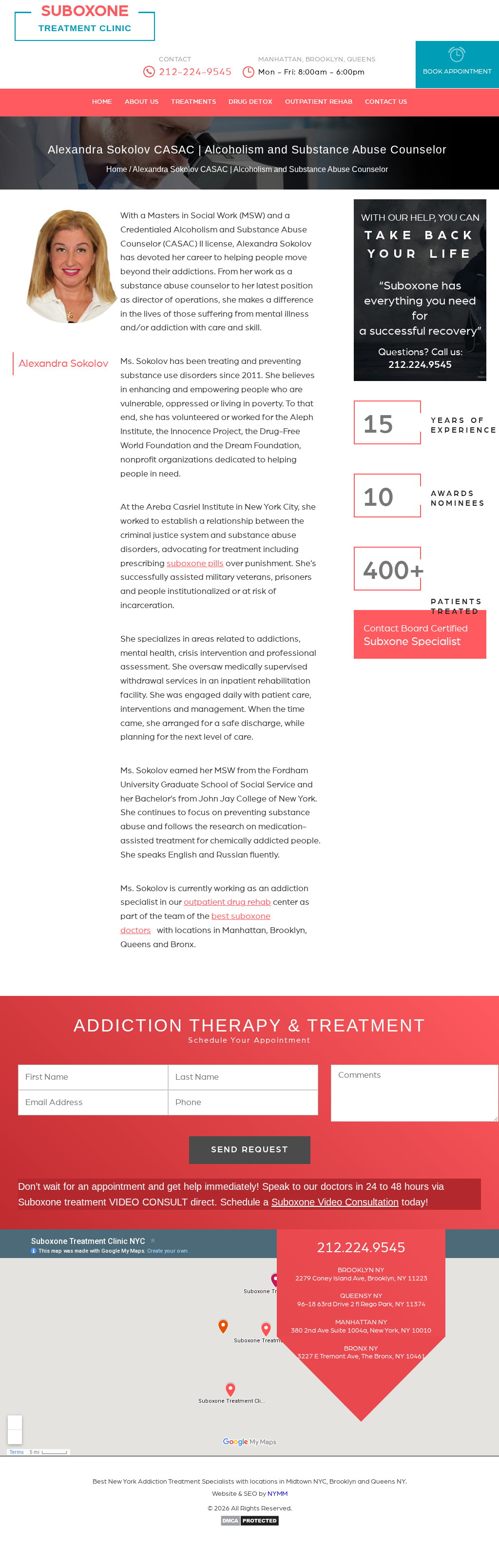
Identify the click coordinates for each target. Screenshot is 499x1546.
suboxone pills (195, 563)
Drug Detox (250, 101)
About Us (141, 101)
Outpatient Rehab (318, 101)
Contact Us (386, 101)
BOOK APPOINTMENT (457, 71)
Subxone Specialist (416, 636)
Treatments (193, 101)
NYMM (278, 1493)
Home (102, 101)
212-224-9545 (195, 72)
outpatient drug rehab (227, 902)
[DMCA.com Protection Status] (249, 1524)
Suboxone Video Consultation (335, 1202)
